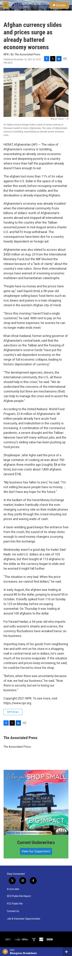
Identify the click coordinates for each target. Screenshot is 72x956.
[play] (5, 951)
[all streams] (67, 951)
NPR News (13, 712)
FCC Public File (15, 903)
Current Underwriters (36, 842)
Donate (61, 5)
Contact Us (13, 911)
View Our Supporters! (36, 851)
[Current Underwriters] (36, 802)
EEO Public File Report (19, 896)
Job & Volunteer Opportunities (23, 918)
